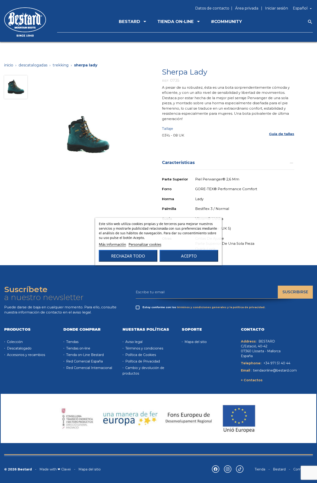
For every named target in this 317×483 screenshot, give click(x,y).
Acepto (189, 256)
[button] (281, 133)
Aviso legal (133, 342)
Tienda (260, 469)
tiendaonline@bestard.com (275, 370)
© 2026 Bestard (18, 469)
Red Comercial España (84, 361)
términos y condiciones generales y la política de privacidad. (221, 307)
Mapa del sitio (195, 342)
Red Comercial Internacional (88, 368)
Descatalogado (19, 348)
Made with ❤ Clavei (55, 469)
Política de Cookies (140, 355)
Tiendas (71, 342)
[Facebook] (215, 469)
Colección (14, 342)
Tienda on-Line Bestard (84, 355)
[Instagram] (227, 469)
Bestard (279, 469)
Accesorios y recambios (25, 355)
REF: (165, 80)
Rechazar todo (128, 256)
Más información (112, 244)
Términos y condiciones (143, 348)
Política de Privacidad (142, 361)
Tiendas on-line (77, 348)
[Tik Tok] (239, 469)
